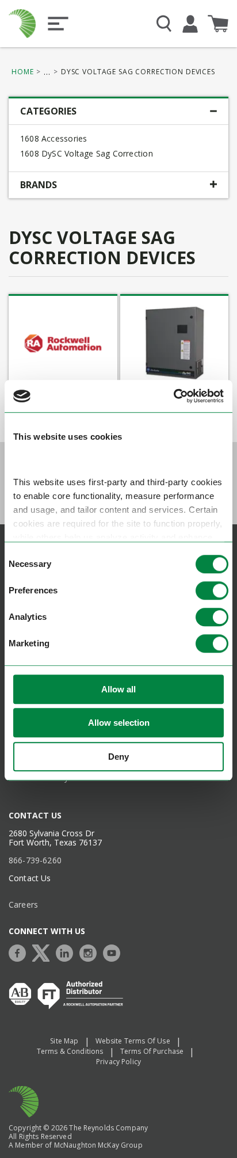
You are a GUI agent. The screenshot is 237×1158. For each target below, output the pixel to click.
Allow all (118, 689)
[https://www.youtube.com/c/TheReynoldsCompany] (114, 952)
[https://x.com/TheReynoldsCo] (43, 952)
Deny (118, 756)
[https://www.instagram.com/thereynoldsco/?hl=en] (90, 952)
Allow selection (119, 722)
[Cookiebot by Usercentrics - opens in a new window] (173, 395)
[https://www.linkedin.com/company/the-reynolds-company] (67, 952)
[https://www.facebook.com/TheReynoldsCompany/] (20, 952)
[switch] (212, 590)
